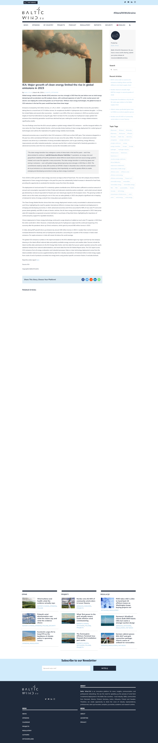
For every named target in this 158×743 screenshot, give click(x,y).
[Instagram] (54, 699)
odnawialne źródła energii (118, 168)
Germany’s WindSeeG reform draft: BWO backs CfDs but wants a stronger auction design (126, 619)
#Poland (129, 133)
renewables (126, 181)
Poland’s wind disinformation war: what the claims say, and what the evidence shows (47, 618)
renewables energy (116, 184)
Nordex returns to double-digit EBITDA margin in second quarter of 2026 (122, 92)
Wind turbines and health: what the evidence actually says (46, 601)
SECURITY (52, 626)
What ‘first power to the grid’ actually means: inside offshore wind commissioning (86, 617)
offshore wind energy (117, 175)
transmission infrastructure (118, 194)
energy (125, 143)
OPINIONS (53, 606)
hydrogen (113, 149)
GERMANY (80, 606)
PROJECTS (80, 608)
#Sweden (113, 136)
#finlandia (129, 130)
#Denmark (114, 130)
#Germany (114, 133)
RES (112, 188)
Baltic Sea (121, 136)
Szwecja (113, 191)
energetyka (114, 140)
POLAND (40, 608)
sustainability (124, 188)
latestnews (124, 152)
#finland (121, 130)
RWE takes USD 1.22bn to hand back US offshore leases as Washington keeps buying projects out (125, 603)
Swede (132, 188)
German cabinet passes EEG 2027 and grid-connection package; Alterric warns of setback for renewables (125, 638)
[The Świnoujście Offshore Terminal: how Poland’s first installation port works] (68, 638)
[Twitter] (45, 699)
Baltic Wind (28, 92)
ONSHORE (87, 606)
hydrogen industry (123, 149)
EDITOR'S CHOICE (43, 606)
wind (130, 194)
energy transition (115, 146)
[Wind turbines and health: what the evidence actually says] (28, 603)
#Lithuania (122, 133)
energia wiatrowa (124, 140)
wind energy (119, 197)
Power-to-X (128, 178)
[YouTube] (48, 699)
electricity (129, 136)
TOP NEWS (129, 628)
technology (121, 191)
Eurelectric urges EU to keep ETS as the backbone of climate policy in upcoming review (46, 636)
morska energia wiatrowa (118, 159)
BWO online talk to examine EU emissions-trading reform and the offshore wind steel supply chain (121, 82)
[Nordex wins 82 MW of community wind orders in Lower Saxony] (68, 603)
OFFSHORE (54, 92)
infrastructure (114, 152)
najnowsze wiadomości (117, 165)
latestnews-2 (114, 156)
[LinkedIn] (51, 699)
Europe (125, 146)
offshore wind (115, 172)
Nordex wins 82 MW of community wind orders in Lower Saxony (86, 601)
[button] (129, 25)
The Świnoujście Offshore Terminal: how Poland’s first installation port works (86, 637)
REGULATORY (34, 643)
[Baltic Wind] (115, 32)
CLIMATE (47, 92)
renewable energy (116, 181)
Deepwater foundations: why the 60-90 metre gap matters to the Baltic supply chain (122, 102)
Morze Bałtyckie (115, 162)
